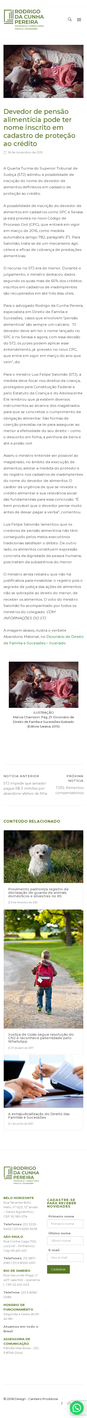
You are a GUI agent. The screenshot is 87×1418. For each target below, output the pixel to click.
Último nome (59, 1233)
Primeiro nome (61, 1216)
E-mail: (54, 1250)
